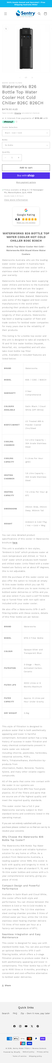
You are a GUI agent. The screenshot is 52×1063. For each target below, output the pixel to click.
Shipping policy (35, 1056)
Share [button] (8, 985)
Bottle (4, 140)
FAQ (15, 1013)
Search (5, 1013)
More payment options (26, 182)
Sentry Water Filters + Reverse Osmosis (29, 1048)
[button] (5, 14)
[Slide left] (20, 78)
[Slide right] (32, 78)
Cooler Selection (9, 127)
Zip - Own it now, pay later (35, 1013)
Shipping (17, 113)
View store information (16, 200)
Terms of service (19, 1056)
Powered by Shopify (11, 1052)
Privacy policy (43, 1052)
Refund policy (28, 1052)
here (14, 542)
